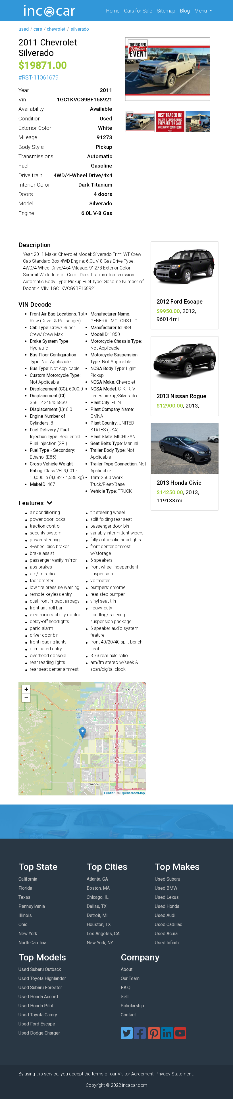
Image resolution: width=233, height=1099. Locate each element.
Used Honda (167, 906)
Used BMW (166, 888)
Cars (138, 11)
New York (27, 933)
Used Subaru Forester (40, 987)
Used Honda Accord (38, 996)
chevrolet (56, 29)
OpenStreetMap (132, 792)
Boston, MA (98, 888)
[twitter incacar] (127, 1036)
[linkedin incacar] (167, 1036)
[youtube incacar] (180, 1036)
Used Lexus (167, 897)
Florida (25, 888)
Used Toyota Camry (37, 1014)
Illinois (25, 915)
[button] (82, 733)
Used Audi (165, 915)
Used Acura (166, 933)
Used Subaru (167, 879)
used (24, 29)
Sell (124, 996)
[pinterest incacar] (154, 1036)
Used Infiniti (167, 942)
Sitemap (166, 11)
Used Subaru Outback (39, 969)
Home (114, 10)
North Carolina (32, 942)
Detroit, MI (97, 915)
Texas (24, 897)
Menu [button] (201, 11)
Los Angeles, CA (103, 933)
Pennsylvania (31, 906)
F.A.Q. (126, 987)
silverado (79, 29)
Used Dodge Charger (39, 1033)
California (27, 879)
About (126, 969)
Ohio (23, 924)
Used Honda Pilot (35, 1005)
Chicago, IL (98, 897)
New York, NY (100, 942)
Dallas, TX (97, 906)
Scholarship (132, 1005)
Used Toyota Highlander (42, 978)
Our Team (130, 978)
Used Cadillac (168, 924)
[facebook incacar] (140, 1036)
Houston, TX (99, 924)
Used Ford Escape (36, 1024)
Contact (128, 1014)
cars (38, 29)
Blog (185, 11)
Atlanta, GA (97, 879)
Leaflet (109, 792)
